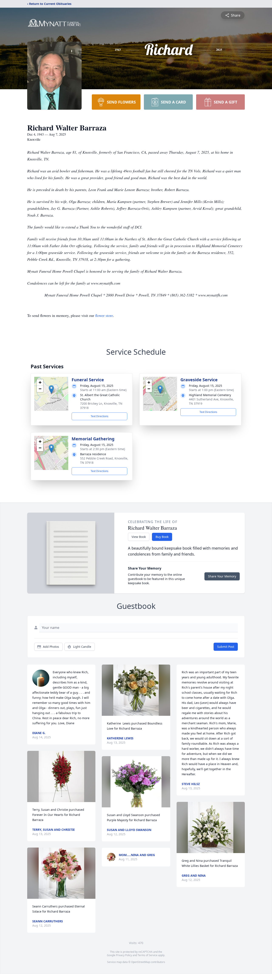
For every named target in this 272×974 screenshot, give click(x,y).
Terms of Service (147, 955)
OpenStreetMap (140, 962)
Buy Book (162, 537)
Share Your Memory (222, 576)
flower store (104, 315)
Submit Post (225, 647)
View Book (139, 537)
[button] (51, 389)
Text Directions (99, 416)
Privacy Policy (124, 955)
